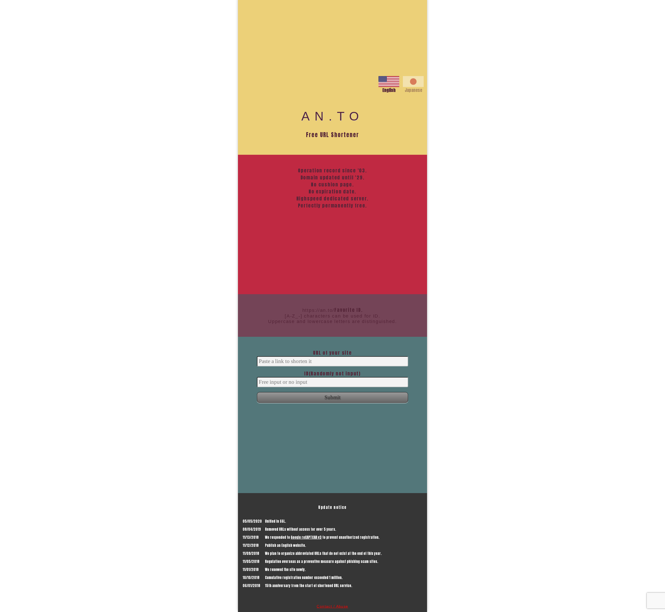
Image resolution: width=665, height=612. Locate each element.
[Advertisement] (332, 36)
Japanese (413, 90)
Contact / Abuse (332, 606)
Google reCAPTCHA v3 (306, 537)
